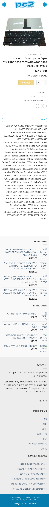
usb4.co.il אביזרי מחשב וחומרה (33, 463)
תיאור (43, 120)
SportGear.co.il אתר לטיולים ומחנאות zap (29, 483)
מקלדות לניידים (31, 54)
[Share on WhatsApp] (44, 106)
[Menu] (45, 4)
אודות (44, 428)
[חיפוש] (4, 4)
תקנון (45, 438)
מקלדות (26, 100)
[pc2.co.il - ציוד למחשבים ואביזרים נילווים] (24, 4)
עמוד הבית (43, 54)
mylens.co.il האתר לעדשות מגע (33, 473)
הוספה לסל (26, 82)
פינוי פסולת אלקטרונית (37, 443)
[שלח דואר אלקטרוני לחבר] (35, 106)
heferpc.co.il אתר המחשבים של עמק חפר (29, 488)
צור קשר (43, 448)
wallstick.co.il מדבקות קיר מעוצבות (32, 468)
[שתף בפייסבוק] (40, 106)
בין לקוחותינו (41, 433)
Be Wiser (32, 503)
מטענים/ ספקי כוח (36, 100)
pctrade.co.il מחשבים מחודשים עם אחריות (29, 478)
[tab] (24, 120)
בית (45, 418)
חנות (45, 423)
